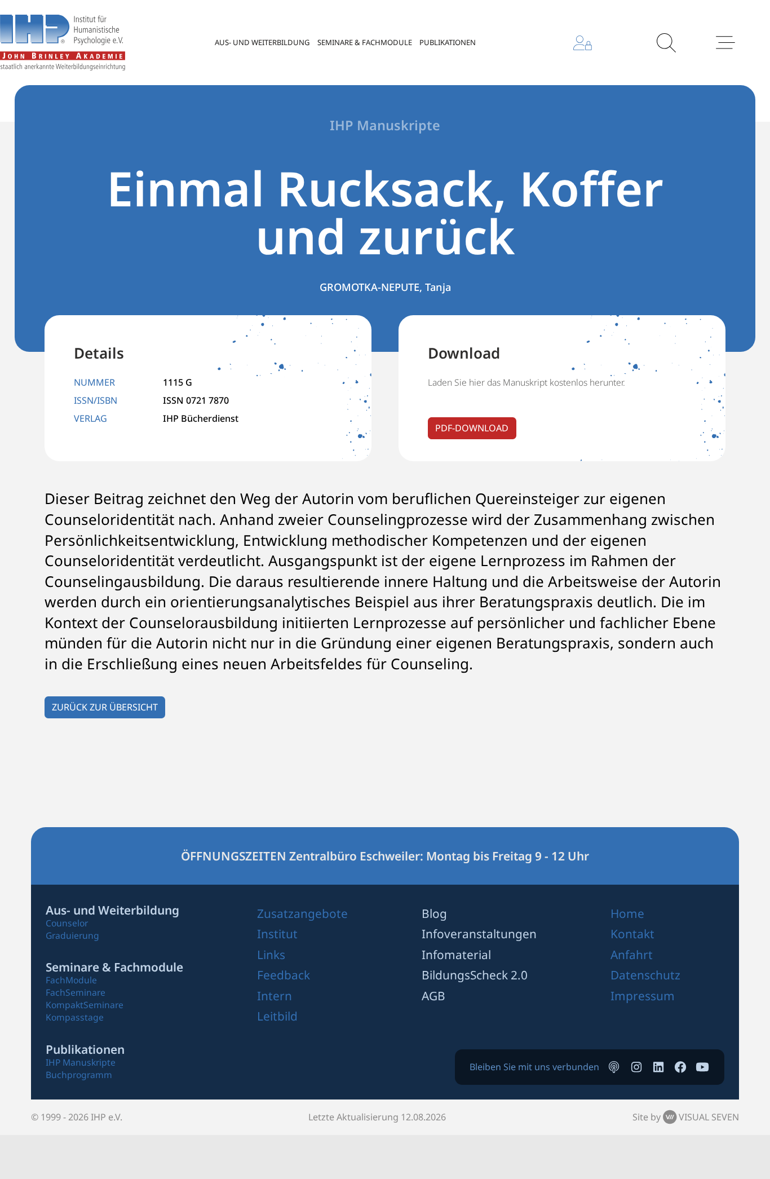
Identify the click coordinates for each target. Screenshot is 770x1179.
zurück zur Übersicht (105, 707)
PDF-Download (471, 428)
